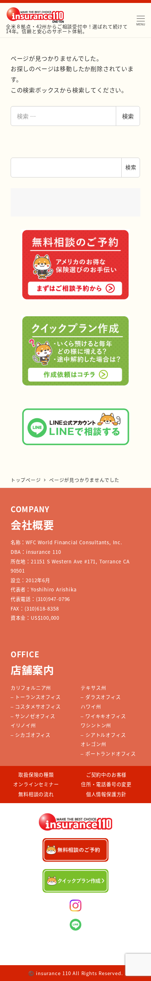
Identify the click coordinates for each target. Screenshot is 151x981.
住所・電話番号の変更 (106, 784)
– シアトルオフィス (103, 734)
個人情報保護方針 (106, 794)
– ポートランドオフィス (108, 753)
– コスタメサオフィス (36, 706)
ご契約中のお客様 (106, 774)
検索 (128, 116)
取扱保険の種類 (36, 774)
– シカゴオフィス (31, 734)
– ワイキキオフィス (103, 716)
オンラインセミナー (36, 784)
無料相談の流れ (36, 794)
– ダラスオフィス (101, 696)
